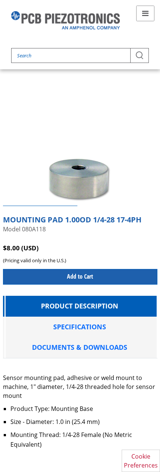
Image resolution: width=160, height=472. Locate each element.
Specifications (79, 326)
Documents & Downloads (79, 347)
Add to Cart (80, 276)
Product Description (79, 305)
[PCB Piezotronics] (65, 20)
